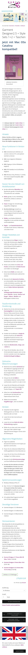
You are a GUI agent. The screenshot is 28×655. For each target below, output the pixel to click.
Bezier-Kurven (21, 266)
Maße (12, 272)
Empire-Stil (18, 389)
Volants (11, 296)
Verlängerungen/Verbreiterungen (13, 292)
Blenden (10, 294)
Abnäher (16, 296)
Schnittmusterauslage (19, 459)
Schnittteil (19, 366)
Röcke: (6, 196)
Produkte (17, 25)
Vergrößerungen (8, 401)
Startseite (11, 25)
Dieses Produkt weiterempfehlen (11, 605)
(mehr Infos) (19, 123)
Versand (24, 582)
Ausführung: (5, 587)
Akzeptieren (20, 651)
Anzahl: (4, 594)
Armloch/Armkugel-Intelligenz (12, 356)
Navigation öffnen (7, 11)
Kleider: (6, 218)
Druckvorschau (17, 392)
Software (23, 25)
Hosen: (6, 204)
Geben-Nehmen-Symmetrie (16, 287)
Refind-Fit (19, 335)
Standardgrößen (8, 311)
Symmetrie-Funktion (18, 279)
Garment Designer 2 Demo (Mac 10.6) (14, 562)
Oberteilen (17, 189)
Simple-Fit (21, 333)
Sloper (16, 240)
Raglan (6, 225)
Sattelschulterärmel (16, 225)
